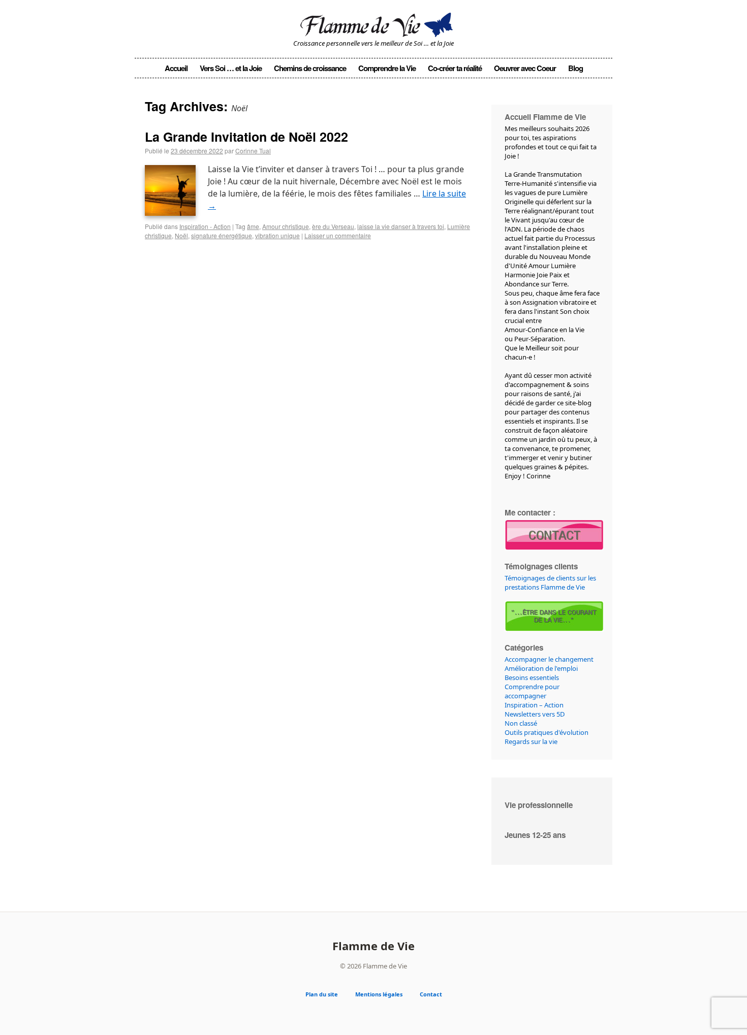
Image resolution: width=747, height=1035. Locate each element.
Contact (431, 994)
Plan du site (321, 994)
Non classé (521, 723)
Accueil (176, 68)
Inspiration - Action (205, 226)
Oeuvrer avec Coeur (525, 68)
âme (253, 226)
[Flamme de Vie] (373, 23)
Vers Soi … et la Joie (231, 68)
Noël (181, 235)
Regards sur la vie (531, 741)
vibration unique (277, 235)
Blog (575, 68)
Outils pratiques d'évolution (546, 732)
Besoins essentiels (532, 677)
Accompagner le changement (549, 659)
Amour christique (285, 226)
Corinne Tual (253, 150)
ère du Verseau (333, 226)
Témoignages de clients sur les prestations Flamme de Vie (550, 582)
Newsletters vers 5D (535, 714)
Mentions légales (378, 994)
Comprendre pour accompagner (532, 691)
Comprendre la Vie (387, 68)
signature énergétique (221, 235)
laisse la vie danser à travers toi (400, 226)
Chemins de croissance (310, 68)
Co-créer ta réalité (455, 68)
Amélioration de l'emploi (541, 668)
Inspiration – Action (534, 704)
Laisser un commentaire (337, 235)
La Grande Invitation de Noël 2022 (246, 136)
